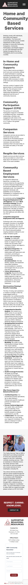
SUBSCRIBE (14, 575)
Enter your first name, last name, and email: (13, 557)
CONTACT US (14, 510)
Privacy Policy (6, 583)
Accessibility (12, 583)
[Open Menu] (24, 4)
